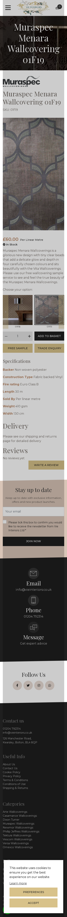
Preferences (33, 892)
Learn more (18, 883)
